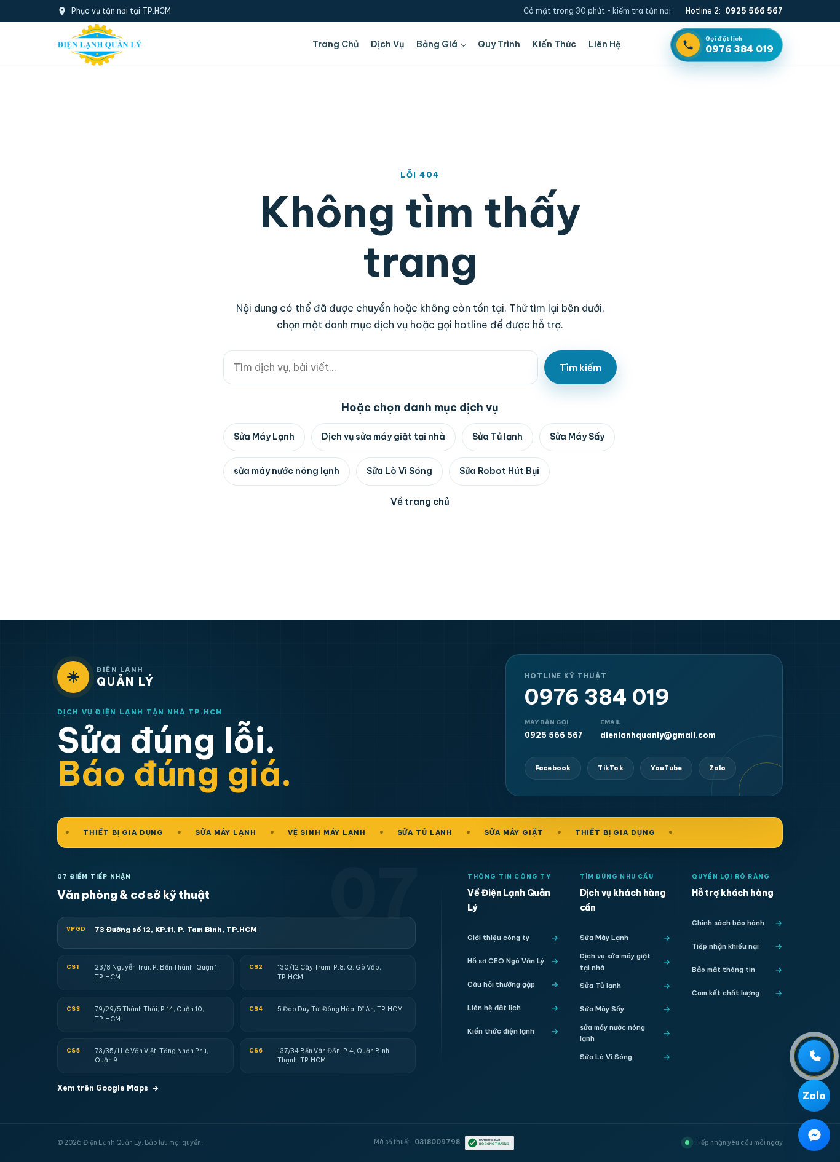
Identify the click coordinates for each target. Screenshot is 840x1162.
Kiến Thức (554, 44)
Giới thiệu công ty (498, 937)
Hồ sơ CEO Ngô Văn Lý (505, 961)
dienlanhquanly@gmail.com (658, 729)
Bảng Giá (437, 44)
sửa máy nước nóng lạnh (286, 470)
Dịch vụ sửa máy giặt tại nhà (383, 436)
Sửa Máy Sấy (577, 436)
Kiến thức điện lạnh (500, 1031)
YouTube (666, 768)
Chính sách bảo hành (728, 923)
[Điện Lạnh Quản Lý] (99, 45)
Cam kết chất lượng (725, 993)
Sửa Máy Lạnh (264, 436)
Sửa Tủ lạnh (497, 436)
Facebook (553, 768)
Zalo (717, 768)
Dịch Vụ (387, 44)
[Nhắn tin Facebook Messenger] (814, 1135)
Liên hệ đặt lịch (494, 1007)
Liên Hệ (604, 44)
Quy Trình (499, 44)
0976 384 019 (597, 697)
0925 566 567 (554, 729)
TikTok (610, 768)
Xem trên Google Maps (108, 1088)
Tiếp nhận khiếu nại (725, 946)
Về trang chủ (420, 501)
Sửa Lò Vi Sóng (399, 470)
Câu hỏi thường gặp (501, 984)
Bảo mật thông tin (723, 969)
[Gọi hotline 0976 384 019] (814, 1056)
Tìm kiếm (580, 367)
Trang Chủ (335, 44)
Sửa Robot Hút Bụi (499, 470)
